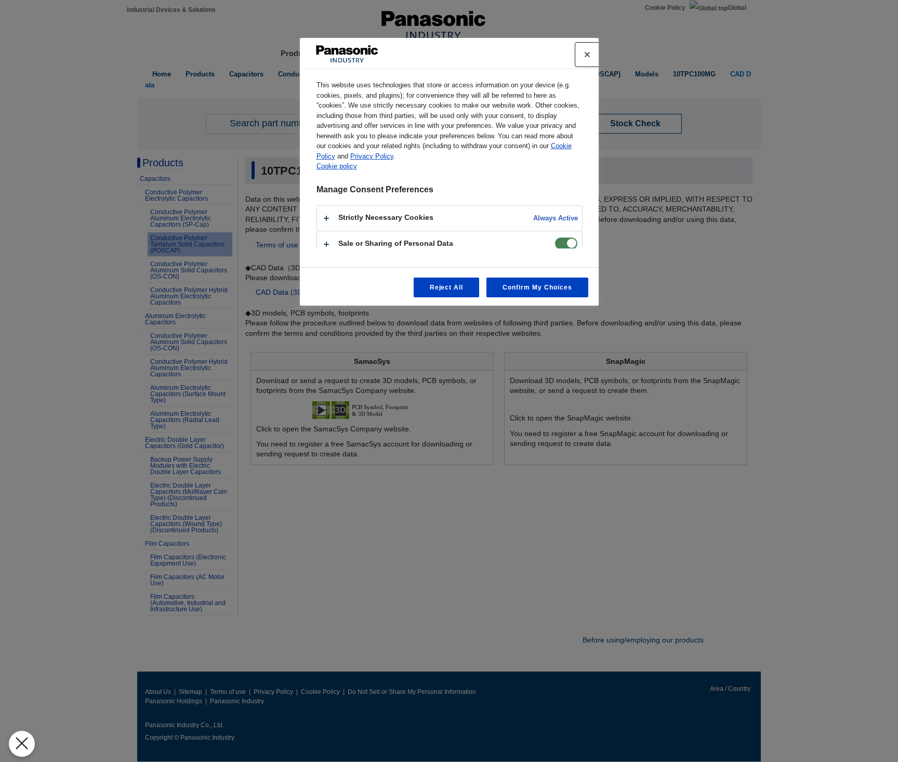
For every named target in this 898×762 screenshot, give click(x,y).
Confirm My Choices (537, 287)
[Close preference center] (587, 54)
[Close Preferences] (22, 744)
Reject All (447, 287)
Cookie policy (336, 166)
